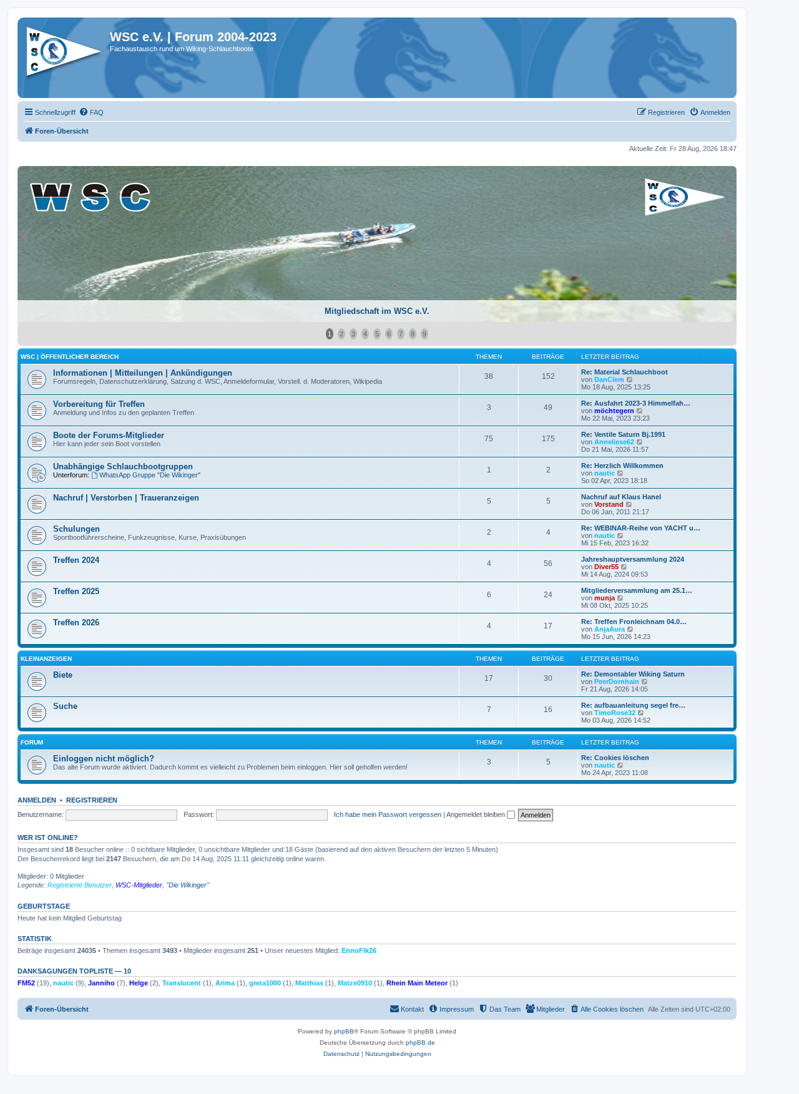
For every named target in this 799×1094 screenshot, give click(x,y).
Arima (225, 983)
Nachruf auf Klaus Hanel (621, 497)
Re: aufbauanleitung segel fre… (633, 705)
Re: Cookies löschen (615, 757)
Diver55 (606, 566)
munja (604, 598)
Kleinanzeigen (46, 658)
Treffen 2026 (76, 622)
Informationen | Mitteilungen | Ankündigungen (142, 373)
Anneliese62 (614, 442)
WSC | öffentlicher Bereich (70, 356)
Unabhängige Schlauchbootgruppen (123, 466)
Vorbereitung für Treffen (99, 404)
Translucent (181, 983)
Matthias (309, 983)
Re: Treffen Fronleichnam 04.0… (634, 621)
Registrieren (91, 800)
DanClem (609, 379)
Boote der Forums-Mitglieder (108, 435)
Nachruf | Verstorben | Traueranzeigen (126, 497)
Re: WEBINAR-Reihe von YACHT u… (640, 528)
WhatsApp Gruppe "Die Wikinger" (149, 475)
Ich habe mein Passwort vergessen (387, 814)
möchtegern (614, 410)
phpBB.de (420, 1042)
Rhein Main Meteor (417, 983)
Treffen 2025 (76, 591)
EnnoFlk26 (358, 950)
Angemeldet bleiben (476, 814)
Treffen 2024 (76, 560)
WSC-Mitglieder (138, 885)
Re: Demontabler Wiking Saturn (633, 674)
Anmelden (36, 800)
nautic (604, 473)
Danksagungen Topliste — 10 (74, 971)
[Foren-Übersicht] (65, 55)
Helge (138, 983)
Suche (65, 706)
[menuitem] (91, 112)
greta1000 (265, 983)
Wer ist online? (47, 837)
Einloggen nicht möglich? (103, 758)
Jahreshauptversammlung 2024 (632, 559)
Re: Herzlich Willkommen (622, 465)
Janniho (101, 983)
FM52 (26, 983)
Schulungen (76, 529)
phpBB (344, 1031)
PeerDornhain (616, 681)
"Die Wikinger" (187, 885)
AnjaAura (609, 629)
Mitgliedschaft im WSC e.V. (377, 311)
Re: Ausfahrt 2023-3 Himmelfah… (635, 403)
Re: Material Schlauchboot (624, 372)
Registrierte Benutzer (79, 885)
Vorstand (609, 504)
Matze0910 (355, 983)
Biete (62, 675)
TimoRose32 (614, 712)
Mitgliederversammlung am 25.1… (636, 590)
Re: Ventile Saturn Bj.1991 (623, 434)
